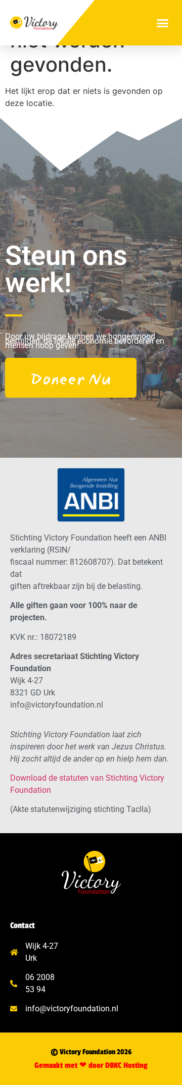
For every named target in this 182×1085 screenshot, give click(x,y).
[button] (162, 22)
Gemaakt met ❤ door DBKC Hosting (91, 1065)
